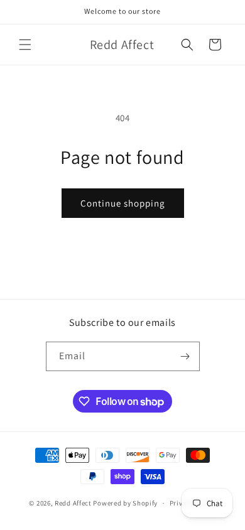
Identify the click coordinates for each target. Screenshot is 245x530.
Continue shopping (122, 203)
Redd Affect (73, 503)
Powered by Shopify (125, 503)
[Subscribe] (185, 356)
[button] (25, 44)
